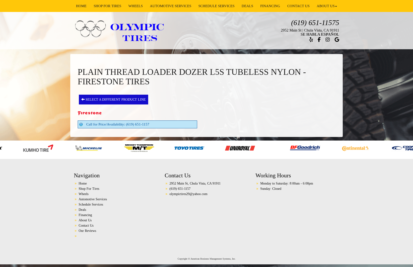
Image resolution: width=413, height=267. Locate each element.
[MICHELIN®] (61, 148)
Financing (270, 6)
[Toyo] (162, 148)
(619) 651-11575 (315, 23)
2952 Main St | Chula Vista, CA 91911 (310, 30)
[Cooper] (378, 148)
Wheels (135, 6)
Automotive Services (170, 6)
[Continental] (327, 148)
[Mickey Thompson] (111, 148)
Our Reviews (87, 231)
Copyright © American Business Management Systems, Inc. (207, 258)
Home (81, 6)
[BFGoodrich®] (277, 148)
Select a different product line (115, 99)
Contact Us (298, 6)
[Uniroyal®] (212, 148)
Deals (247, 6)
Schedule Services (216, 6)
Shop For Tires (107, 6)
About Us (326, 6)
